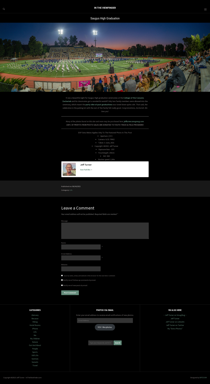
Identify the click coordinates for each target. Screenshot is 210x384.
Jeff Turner (175, 318)
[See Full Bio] (91, 169)
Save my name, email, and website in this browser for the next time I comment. (89, 276)
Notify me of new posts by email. (75, 285)
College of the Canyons (133, 98)
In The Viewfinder (105, 7)
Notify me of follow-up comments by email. (79, 280)
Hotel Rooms (35, 325)
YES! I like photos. (105, 327)
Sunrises (35, 358)
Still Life (35, 355)
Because (35, 318)
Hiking (35, 322)
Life (71, 190)
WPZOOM (203, 377)
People (35, 348)
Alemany (35, 315)
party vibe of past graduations (99, 104)
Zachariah (66, 101)
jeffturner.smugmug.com (134, 121)
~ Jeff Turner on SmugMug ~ (175, 315)
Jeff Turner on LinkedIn (175, 322)
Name (63, 243)
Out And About (35, 345)
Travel (35, 365)
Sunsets (35, 362)
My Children (35, 338)
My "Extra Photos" (175, 328)
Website (64, 265)
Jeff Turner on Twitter (175, 325)
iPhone (35, 328)
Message (64, 221)
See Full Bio (85, 169)
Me (35, 335)
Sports (35, 352)
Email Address (66, 254)
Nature (35, 342)
